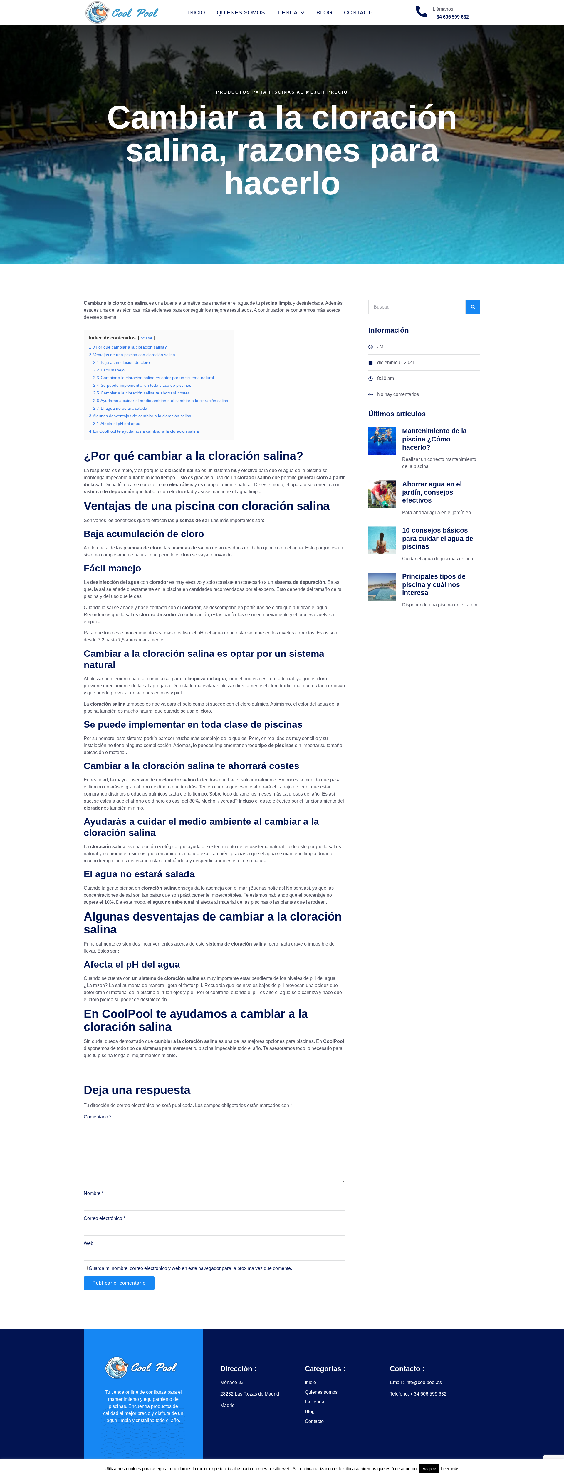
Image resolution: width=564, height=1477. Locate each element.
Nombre (93, 1193)
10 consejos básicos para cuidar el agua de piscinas (437, 538)
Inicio (196, 12)
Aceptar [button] (429, 1469)
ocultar (146, 338)
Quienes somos (241, 12)
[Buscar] (473, 307)
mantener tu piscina (193, 1048)
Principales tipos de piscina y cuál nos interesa (434, 584)
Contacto (360, 12)
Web (88, 1243)
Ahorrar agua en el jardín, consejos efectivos (432, 492)
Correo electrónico (104, 1218)
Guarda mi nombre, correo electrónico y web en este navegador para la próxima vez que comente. (190, 1268)
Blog (324, 12)
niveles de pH (302, 978)
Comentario (97, 1116)
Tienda (287, 12)
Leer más (450, 1468)
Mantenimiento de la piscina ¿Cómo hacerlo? (434, 439)
